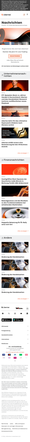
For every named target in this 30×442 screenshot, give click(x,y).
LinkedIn (27, 314)
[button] (27, 14)
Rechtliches (5, 423)
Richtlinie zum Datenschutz (19, 428)
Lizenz (11, 423)
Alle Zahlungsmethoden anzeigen (15, 352)
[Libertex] (11, 14)
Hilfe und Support (20, 423)
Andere (8, 238)
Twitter (9, 314)
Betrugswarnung (6, 428)
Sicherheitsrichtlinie (7, 431)
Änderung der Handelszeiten (13, 257)
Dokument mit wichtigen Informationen (12, 426)
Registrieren (15, 56)
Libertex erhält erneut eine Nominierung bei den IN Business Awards (14, 144)
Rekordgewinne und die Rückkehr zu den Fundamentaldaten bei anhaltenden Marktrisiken (15, 203)
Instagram (15, 314)
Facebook (3, 314)
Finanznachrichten (24, 43)
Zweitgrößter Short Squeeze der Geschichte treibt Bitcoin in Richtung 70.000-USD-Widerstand (15, 181)
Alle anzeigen (23, 153)
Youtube (21, 314)
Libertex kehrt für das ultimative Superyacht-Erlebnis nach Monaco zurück (14, 123)
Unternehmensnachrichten (11, 43)
